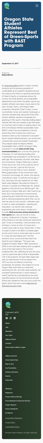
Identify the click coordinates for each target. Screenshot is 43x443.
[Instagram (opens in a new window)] (10, 318)
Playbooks (9, 393)
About (7, 323)
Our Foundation (10, 368)
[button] (36, 4)
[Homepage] (6, 6)
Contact (8, 343)
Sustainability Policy (12, 427)
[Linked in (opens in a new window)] (14, 318)
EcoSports (9, 413)
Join (6, 327)
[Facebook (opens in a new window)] (6, 318)
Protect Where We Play (13, 397)
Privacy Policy (10, 422)
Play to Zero (9, 364)
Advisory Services (11, 372)
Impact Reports (10, 405)
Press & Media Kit (11, 409)
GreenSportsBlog (11, 86)
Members (8, 331)
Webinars (8, 389)
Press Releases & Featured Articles (17, 401)
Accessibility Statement (13, 418)
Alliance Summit (11, 356)
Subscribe (9, 380)
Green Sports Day (11, 360)
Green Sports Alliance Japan (15, 347)
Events (7, 376)
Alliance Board (10, 339)
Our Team (8, 335)
